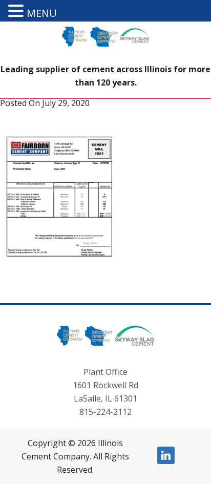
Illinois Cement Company (105, 44)
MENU (42, 13)
